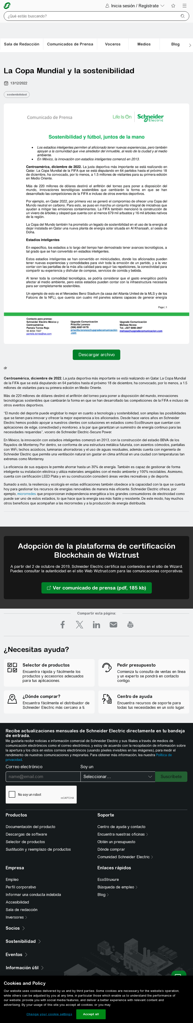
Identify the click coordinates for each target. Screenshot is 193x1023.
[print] (130, 624)
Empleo (12, 879)
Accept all (91, 1014)
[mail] (113, 624)
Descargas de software (26, 834)
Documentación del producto (30, 827)
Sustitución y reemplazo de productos (38, 849)
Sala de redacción (21, 910)
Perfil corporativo (21, 887)
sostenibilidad (17, 94)
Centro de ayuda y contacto (121, 827)
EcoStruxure (108, 879)
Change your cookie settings (49, 1014)
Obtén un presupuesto (116, 842)
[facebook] (62, 624)
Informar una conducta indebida (33, 894)
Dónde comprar (111, 849)
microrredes (26, 494)
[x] (79, 624)
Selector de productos (25, 842)
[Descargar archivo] (96, 355)
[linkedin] (96, 624)
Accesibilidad (17, 902)
